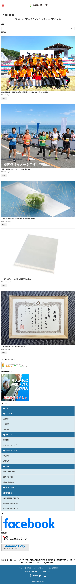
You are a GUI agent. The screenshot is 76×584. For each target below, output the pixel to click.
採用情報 (8, 493)
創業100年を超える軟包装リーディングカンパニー (38, 572)
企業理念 (6, 424)
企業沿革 (6, 429)
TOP (7, 408)
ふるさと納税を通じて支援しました (13, 347)
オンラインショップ (10, 445)
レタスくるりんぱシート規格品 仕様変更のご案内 (18, 219)
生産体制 (6, 456)
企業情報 (8, 413)
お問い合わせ (10, 487)
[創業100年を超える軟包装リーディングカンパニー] (38, 5)
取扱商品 (6, 440)
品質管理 (6, 461)
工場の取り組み (8, 477)
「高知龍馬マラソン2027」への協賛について (16, 169)
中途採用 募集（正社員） (11, 503)
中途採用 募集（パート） (11, 509)
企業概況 (6, 419)
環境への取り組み (9, 472)
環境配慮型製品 (8, 482)
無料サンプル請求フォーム (40, 568)
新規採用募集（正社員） (11, 498)
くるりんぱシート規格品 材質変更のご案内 (16, 279)
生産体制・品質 (11, 450)
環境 (7, 466)
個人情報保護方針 (53, 568)
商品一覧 (8, 435)
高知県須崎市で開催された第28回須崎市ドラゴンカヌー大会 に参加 (24, 92)
